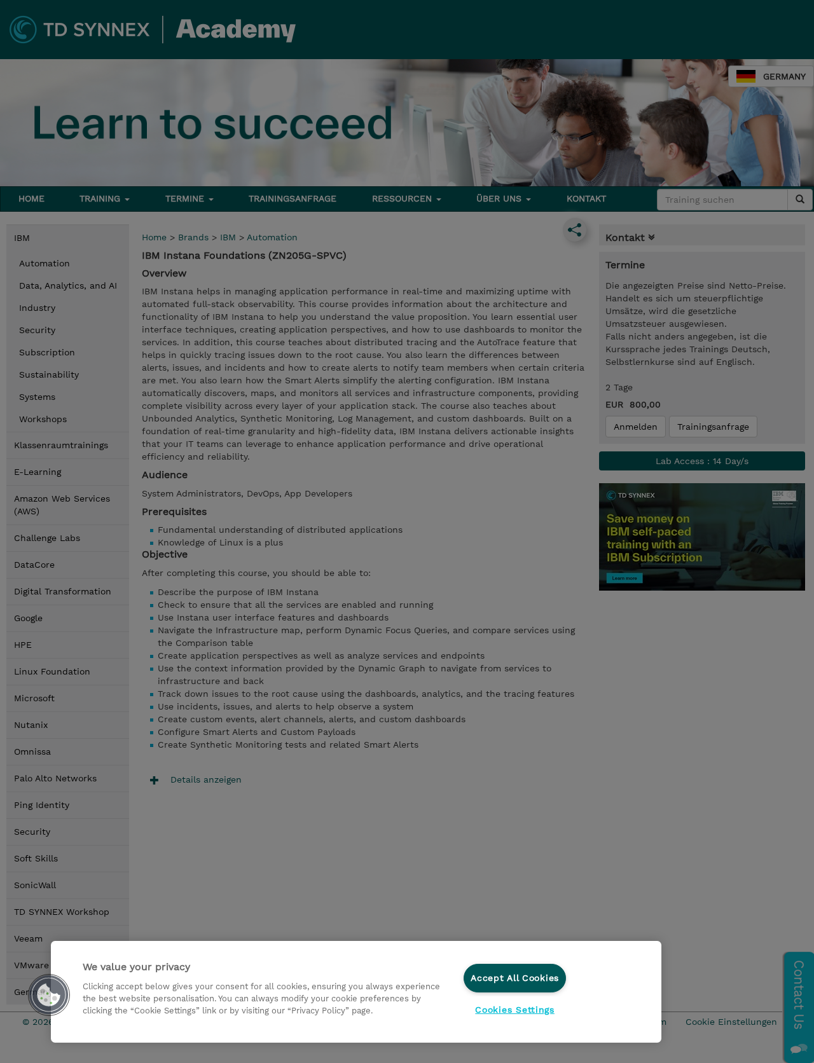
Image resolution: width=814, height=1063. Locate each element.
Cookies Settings (515, 1010)
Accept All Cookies (515, 978)
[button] (49, 995)
